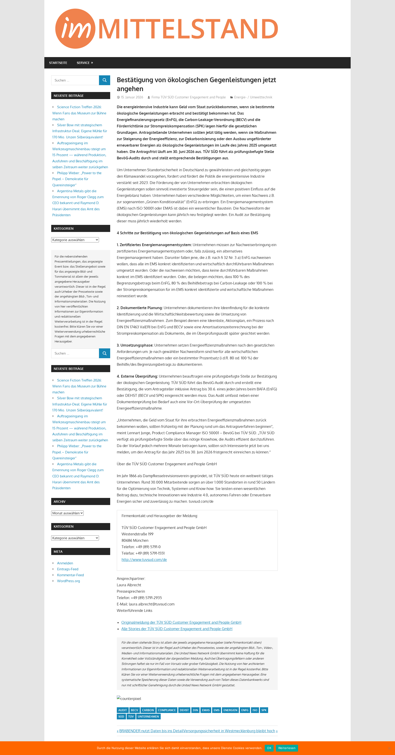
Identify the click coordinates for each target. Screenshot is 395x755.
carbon (148, 710)
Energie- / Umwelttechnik (253, 97)
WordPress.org (68, 581)
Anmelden (65, 563)
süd (121, 716)
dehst (184, 710)
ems (216, 710)
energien (230, 710)
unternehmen (148, 716)
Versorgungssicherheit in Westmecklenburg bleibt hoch (229, 731)
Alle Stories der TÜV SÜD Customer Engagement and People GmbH (176, 628)
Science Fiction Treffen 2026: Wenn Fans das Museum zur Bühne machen (79, 113)
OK (269, 748)
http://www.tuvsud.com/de (144, 559)
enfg (244, 710)
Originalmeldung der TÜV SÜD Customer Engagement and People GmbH (181, 622)
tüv (131, 716)
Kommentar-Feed (70, 575)
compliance (167, 710)
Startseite (58, 63)
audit (122, 710)
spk (264, 710)
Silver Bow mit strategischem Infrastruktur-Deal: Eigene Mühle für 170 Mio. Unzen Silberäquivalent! (79, 131)
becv (134, 710)
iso (255, 710)
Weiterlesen (287, 748)
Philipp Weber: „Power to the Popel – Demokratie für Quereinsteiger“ (76, 179)
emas (206, 710)
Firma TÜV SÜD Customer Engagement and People (189, 97)
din (195, 710)
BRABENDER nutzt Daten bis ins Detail (151, 731)
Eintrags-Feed (67, 569)
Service (83, 63)
